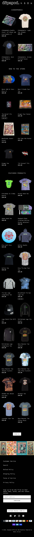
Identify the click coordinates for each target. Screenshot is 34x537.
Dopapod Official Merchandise (16, 530)
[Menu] (31, 3)
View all (17, 434)
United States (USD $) (16, 511)
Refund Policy (8, 469)
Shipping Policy (9, 474)
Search (5, 465)
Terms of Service (9, 478)
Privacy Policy (8, 482)
